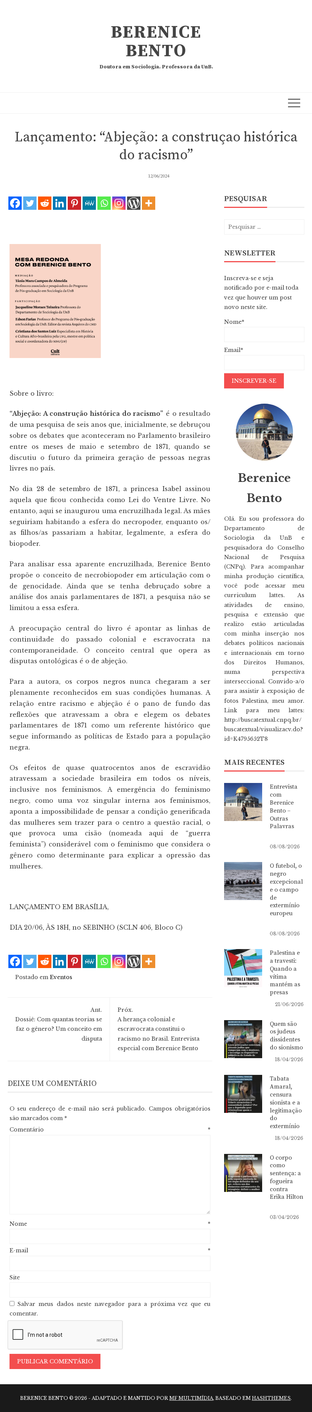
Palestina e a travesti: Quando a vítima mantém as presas (285, 972)
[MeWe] (89, 203)
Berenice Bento (156, 42)
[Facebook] (15, 203)
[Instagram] (119, 203)
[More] (148, 203)
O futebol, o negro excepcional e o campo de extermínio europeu (286, 889)
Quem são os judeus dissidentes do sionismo (286, 1035)
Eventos (61, 977)
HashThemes (271, 1398)
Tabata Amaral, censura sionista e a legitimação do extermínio (286, 1102)
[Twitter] (30, 203)
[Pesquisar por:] (264, 226)
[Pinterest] (74, 203)
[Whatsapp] (104, 203)
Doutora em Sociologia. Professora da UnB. (156, 66)
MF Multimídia (191, 1398)
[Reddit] (44, 203)
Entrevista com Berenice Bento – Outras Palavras (284, 806)
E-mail (110, 1250)
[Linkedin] (59, 203)
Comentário (110, 1129)
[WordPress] (133, 203)
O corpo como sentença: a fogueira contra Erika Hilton (286, 1177)
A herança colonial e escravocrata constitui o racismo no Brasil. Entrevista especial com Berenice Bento (158, 1029)
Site (15, 1277)
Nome (110, 1223)
